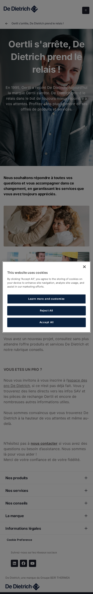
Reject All (46, 310)
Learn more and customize (46, 298)
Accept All (47, 322)
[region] (46, 297)
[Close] (84, 267)
